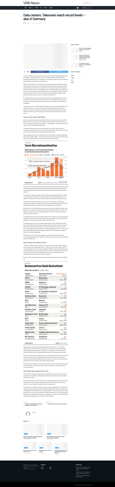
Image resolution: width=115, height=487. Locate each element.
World (45, 7)
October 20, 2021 (82, 52)
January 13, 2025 (50, 439)
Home (25, 7)
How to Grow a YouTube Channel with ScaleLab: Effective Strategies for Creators (83, 469)
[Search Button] (91, 8)
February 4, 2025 (27, 439)
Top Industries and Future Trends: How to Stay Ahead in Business (85, 65)
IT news (36, 7)
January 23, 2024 (83, 67)
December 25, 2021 (83, 60)
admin (28, 23)
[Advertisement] (57, 33)
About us (31, 7)
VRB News (31, 3)
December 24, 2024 (27, 453)
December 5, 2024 (58, 454)
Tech (41, 7)
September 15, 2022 (34, 23)
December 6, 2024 (42, 453)
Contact (51, 7)
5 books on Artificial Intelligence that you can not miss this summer (85, 49)
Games (72, 75)
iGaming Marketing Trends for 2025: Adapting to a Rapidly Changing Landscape (61, 451)
